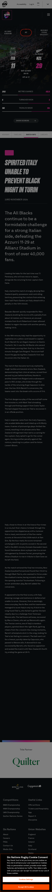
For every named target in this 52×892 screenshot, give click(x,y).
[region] (26, 873)
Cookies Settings (26, 879)
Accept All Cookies (26, 887)
